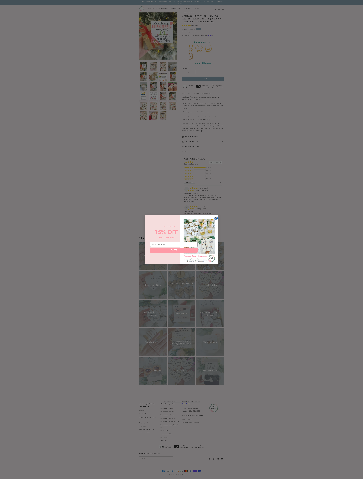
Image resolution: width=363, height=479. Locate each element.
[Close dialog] (216, 218)
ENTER (174, 250)
